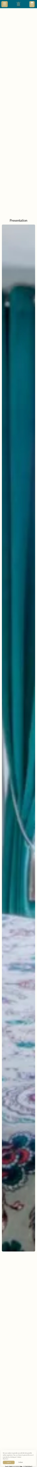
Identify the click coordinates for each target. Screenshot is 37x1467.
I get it (9, 1462)
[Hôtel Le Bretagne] (18, 4)
